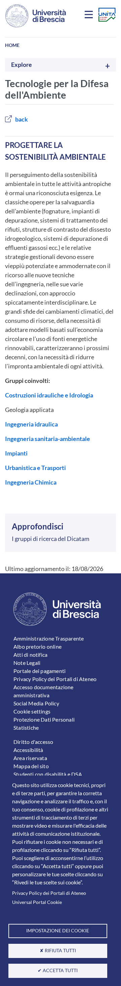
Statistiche (26, 727)
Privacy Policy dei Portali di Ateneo (49, 893)
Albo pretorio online (37, 646)
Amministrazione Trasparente (48, 638)
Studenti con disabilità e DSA (47, 774)
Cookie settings (31, 711)
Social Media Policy (36, 703)
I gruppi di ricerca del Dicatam (50, 538)
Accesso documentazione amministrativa (43, 691)
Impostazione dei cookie (57, 930)
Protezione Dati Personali (44, 719)
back (21, 119)
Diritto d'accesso (33, 741)
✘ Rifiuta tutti (58, 950)
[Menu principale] (89, 15)
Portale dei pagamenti (39, 671)
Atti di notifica (30, 654)
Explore (21, 64)
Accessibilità (28, 750)
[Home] (35, 16)
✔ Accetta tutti (58, 970)
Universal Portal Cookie (37, 902)
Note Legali (26, 662)
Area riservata (30, 758)
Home (12, 45)
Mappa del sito (31, 766)
